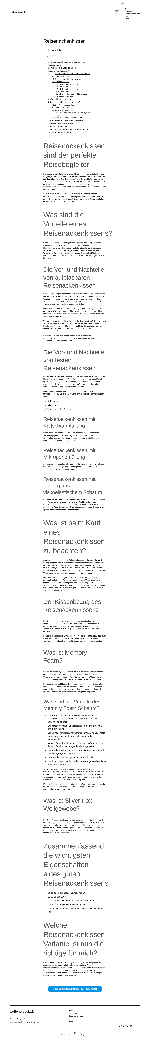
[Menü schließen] (123, 3)
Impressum (70, 1033)
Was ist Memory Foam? (65, 110)
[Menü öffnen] (117, 12)
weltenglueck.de (18, 12)
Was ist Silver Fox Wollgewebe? (69, 118)
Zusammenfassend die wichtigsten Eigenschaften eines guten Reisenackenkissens (65, 124)
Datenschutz (79, 1033)
